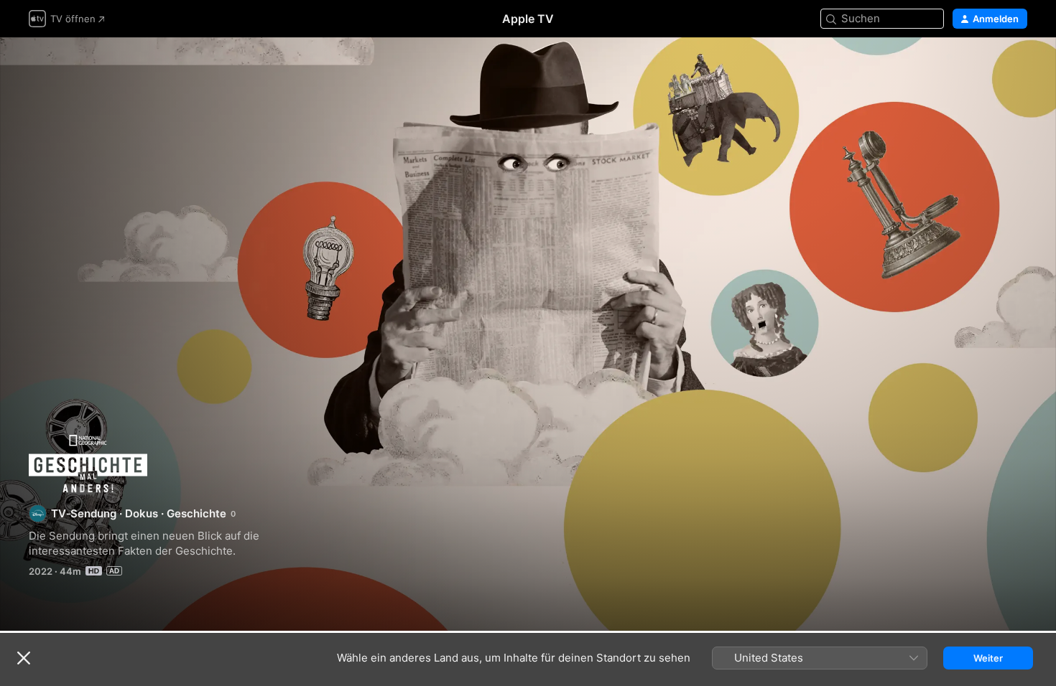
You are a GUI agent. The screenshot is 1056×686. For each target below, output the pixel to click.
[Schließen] (23, 658)
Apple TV (528, 18)
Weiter (988, 658)
